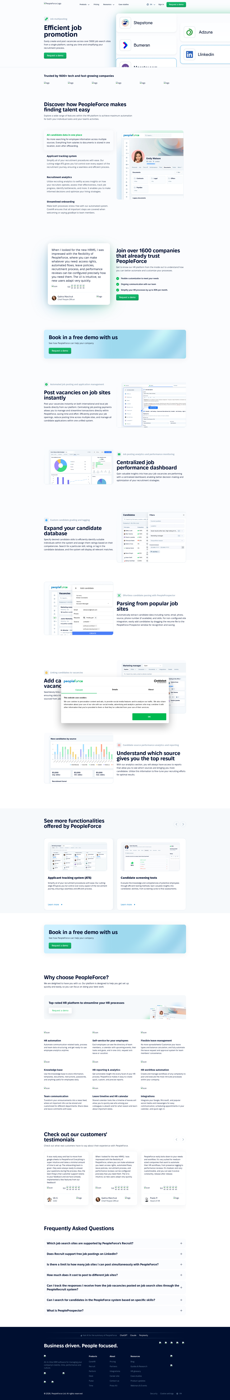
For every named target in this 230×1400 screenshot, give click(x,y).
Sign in (161, 4)
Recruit (92, 1366)
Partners (113, 1366)
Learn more (53, 904)
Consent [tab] (79, 690)
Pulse (91, 1381)
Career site (114, 1376)
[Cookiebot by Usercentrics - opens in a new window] (155, 681)
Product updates (138, 1381)
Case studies (124, 4)
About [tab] (151, 689)
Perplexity (143, 1335)
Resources (107, 4)
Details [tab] (115, 689)
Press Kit (113, 1386)
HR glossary (136, 1371)
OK (149, 717)
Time (91, 1386)
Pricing (96, 4)
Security (153, 1394)
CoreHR (92, 1362)
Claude (133, 1335)
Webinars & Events (139, 1386)
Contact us (114, 1381)
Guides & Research (139, 1366)
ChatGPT (123, 1335)
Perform (92, 1371)
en (151, 4)
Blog (132, 1362)
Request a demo (60, 1010)
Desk (91, 1376)
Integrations (115, 1371)
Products (83, 4)
